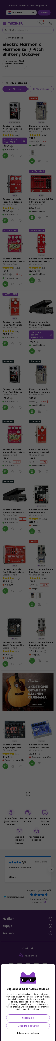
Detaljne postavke (28, 1026)
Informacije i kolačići (28, 1033)
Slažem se (28, 1018)
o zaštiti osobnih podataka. (32, 1008)
